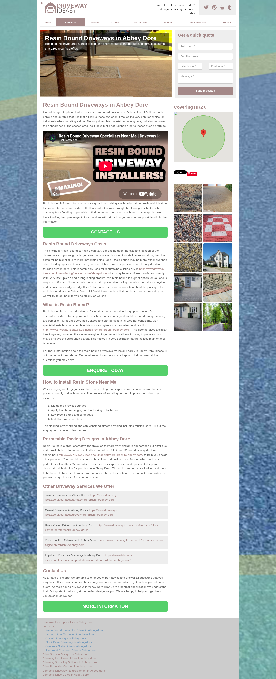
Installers (140, 22)
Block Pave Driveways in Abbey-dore (68, 642)
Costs (115, 22)
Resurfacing (198, 22)
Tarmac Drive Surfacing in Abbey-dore (69, 634)
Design (95, 22)
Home (48, 22)
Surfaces (70, 22)
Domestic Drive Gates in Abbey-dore (65, 674)
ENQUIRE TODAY (105, 370)
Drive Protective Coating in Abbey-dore (67, 666)
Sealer (168, 22)
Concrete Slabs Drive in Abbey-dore (68, 646)
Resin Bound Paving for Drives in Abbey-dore (74, 630)
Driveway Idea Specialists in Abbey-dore (68, 622)
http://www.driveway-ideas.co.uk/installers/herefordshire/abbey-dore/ (86, 329)
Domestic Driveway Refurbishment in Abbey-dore (73, 670)
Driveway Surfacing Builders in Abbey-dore (69, 662)
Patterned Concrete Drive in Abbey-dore (71, 650)
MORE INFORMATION (105, 606)
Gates (227, 22)
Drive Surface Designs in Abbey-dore (66, 654)
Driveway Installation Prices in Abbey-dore (69, 658)
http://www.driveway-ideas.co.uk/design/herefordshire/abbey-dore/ (101, 454)
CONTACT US (105, 231)
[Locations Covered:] (42, 3)
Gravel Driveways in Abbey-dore (65, 638)
